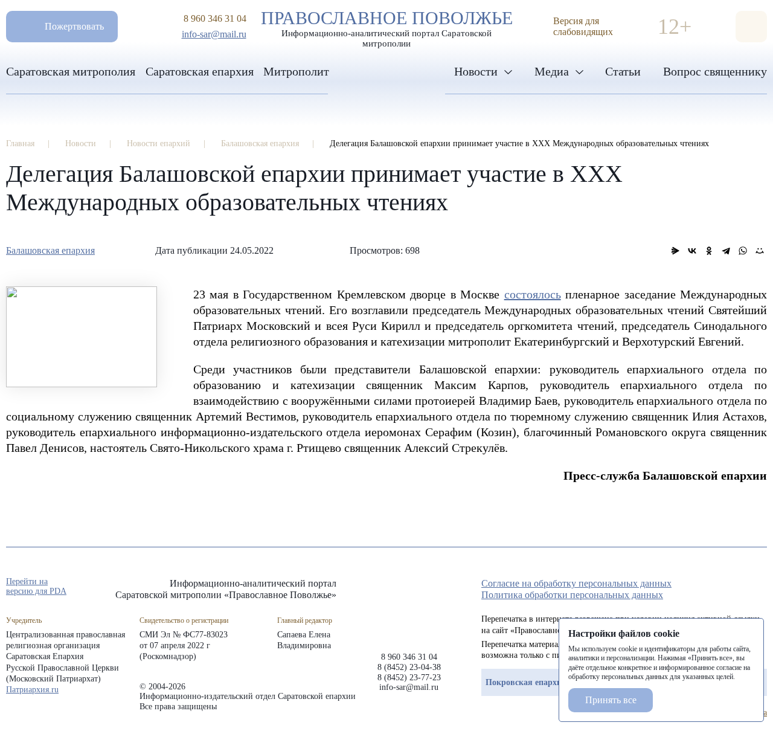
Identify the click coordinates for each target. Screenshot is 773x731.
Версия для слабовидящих (583, 26)
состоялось (532, 294)
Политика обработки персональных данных (572, 595)
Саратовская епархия (200, 71)
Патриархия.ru (32, 689)
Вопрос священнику (715, 71)
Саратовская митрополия (70, 71)
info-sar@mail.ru (214, 34)
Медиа (551, 71)
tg (717, 587)
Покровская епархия (526, 682)
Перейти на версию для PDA (36, 586)
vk (739, 587)
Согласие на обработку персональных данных (576, 583)
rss (761, 587)
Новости (476, 71)
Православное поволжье (387, 26)
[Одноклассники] (709, 250)
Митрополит (296, 71)
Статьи (623, 71)
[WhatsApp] (743, 250)
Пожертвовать (74, 26)
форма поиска (751, 26)
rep (696, 587)
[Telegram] (726, 250)
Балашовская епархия (50, 250)
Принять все (611, 700)
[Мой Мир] (759, 250)
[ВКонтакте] (692, 250)
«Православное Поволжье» (409, 605)
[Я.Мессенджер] (675, 250)
